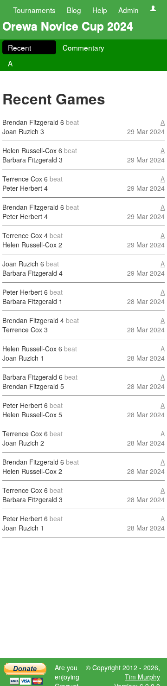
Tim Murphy (142, 676)
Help (99, 10)
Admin (128, 10)
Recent (19, 47)
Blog (74, 10)
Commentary (83, 47)
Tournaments (34, 10)
